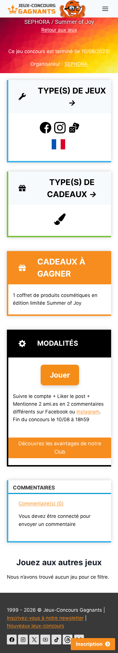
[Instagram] (23, 639)
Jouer (60, 375)
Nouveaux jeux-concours (35, 626)
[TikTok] (56, 639)
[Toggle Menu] (105, 9)
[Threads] (67, 639)
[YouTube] (45, 639)
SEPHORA (76, 64)
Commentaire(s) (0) (41, 503)
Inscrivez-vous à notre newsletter (45, 618)
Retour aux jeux (59, 30)
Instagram (87, 412)
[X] (34, 639)
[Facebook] (12, 639)
